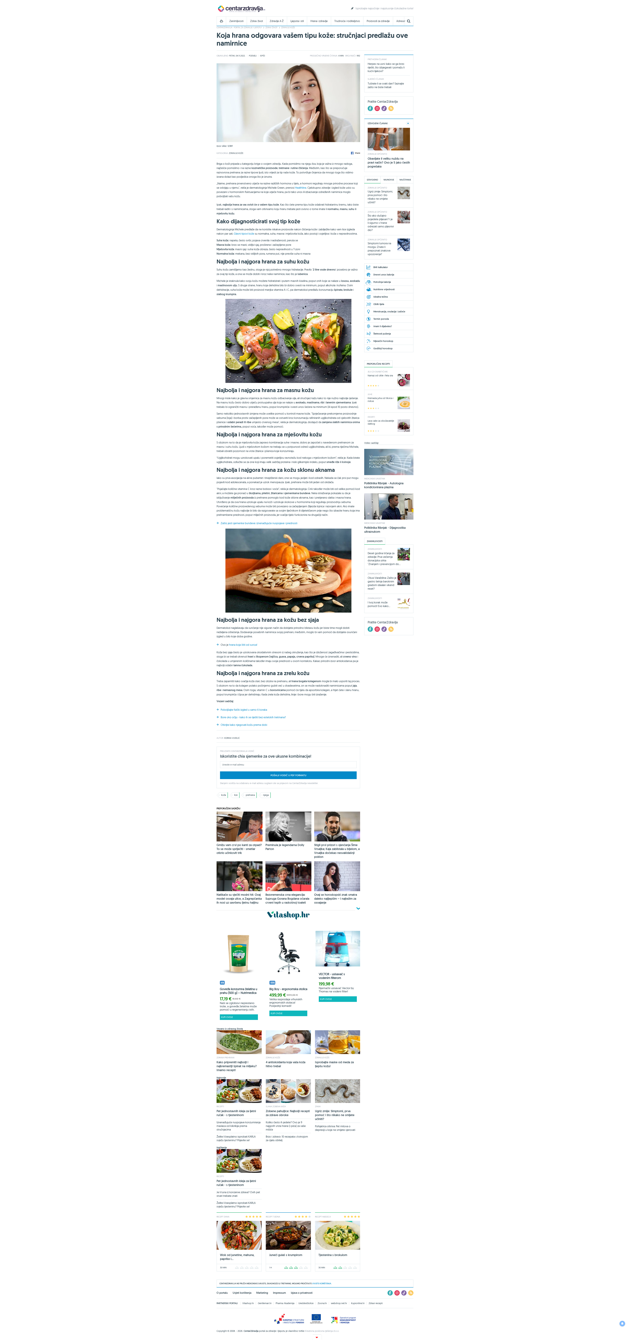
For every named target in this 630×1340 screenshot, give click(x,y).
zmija (318, 1106)
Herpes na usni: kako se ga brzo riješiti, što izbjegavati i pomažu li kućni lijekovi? (386, 67)
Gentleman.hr (265, 1303)
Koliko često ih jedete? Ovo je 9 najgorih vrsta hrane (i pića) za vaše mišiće (286, 1126)
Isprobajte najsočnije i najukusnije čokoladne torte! (384, 8)
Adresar (400, 21)
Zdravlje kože (288, 27)
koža (223, 795)
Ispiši (262, 55)
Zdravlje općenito (377, 154)
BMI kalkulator (380, 267)
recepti (220, 1106)
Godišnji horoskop (383, 348)
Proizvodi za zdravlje (378, 21)
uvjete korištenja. (322, 1283)
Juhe (370, 394)
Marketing (262, 1293)
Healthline (300, 187)
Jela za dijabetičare (378, 371)
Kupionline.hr (358, 1303)
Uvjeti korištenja (242, 1293)
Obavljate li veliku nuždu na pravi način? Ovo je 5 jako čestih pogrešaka (389, 162)
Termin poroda (381, 318)
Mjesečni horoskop (383, 341)
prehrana (250, 795)
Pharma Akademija (285, 1303)
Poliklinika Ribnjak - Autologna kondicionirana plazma (383, 485)
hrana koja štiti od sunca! (243, 644)
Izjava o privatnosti (302, 1293)
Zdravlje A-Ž (277, 21)
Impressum (279, 1293)
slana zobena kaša (276, 1106)
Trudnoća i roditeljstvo (347, 21)
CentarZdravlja (241, 8)
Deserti (371, 417)
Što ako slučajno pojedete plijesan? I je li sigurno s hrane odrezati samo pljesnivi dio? (381, 223)
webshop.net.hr (339, 1303)
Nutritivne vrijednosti (384, 289)
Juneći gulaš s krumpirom (285, 1255)
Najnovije (389, 179)
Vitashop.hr (248, 1303)
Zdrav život (256, 21)
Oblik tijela (378, 304)
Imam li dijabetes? (382, 326)
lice (236, 795)
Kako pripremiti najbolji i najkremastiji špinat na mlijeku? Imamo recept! (237, 1066)
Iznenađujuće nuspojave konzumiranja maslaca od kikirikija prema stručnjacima (239, 1126)
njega (266, 795)
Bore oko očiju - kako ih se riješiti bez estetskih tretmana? (253, 717)
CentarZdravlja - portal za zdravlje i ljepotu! (239, 27)
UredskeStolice (306, 1303)
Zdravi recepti (376, 1303)
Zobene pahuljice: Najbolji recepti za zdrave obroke (288, 1113)
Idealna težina (380, 296)
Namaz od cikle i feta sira (380, 375)
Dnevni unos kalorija (383, 274)
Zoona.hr (322, 1303)
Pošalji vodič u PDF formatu (288, 775)
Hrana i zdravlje (319, 21)
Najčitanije (405, 179)
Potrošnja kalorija (382, 282)
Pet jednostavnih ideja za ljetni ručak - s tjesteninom (236, 1113)
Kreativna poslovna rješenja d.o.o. (322, 1331)
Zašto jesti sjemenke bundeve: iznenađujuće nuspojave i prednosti (259, 523)
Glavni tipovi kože (244, 233)
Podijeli (253, 55)
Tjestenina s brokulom (332, 1255)
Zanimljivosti (236, 21)
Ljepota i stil (297, 21)
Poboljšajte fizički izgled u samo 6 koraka (244, 709)
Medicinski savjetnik (374, 478)
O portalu (222, 1293)
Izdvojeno (372, 179)
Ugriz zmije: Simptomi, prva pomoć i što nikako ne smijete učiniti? (334, 1115)
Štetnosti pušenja (382, 333)
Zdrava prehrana (225, 1057)
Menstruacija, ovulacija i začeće (389, 311)
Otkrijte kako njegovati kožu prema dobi (244, 724)
